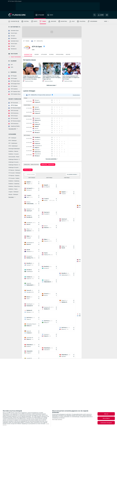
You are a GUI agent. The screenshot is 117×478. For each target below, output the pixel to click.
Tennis (27, 41)
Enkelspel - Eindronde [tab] (47, 164)
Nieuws (37, 54)
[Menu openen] (107, 15)
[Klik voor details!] (52, 101)
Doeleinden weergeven (106, 422)
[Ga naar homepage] (18, 15)
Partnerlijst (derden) (57, 419)
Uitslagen (44, 54)
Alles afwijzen (106, 418)
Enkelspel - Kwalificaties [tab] (31, 164)
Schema (51, 54)
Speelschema (59, 54)
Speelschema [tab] (28, 169)
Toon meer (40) (12, 128)
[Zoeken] (94, 15)
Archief (68, 54)
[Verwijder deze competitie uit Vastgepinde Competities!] (44, 46)
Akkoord (106, 414)
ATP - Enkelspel (38, 41)
